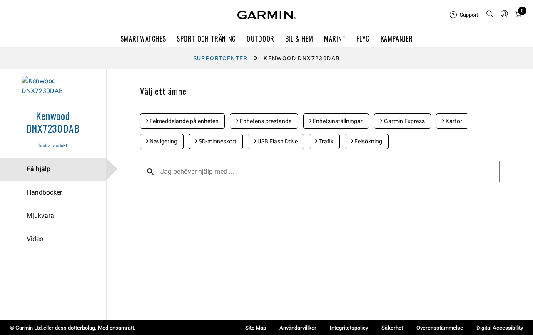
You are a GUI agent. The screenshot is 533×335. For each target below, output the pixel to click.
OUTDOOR (260, 39)
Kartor (453, 121)
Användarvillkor (297, 328)
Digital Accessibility (499, 328)
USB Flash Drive (277, 141)
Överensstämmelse (439, 328)
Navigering (162, 141)
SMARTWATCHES (143, 39)
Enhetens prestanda (265, 121)
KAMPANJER (397, 39)
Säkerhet (392, 328)
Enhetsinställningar (337, 121)
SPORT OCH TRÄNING (206, 39)
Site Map (255, 328)
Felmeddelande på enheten (183, 121)
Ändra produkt (52, 145)
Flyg (363, 39)
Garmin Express (404, 121)
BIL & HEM (299, 39)
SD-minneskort (217, 141)
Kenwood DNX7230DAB (53, 121)
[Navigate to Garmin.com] (266, 15)
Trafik (326, 141)
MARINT (335, 39)
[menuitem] (464, 15)
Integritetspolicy (349, 328)
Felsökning (367, 141)
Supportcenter (220, 58)
